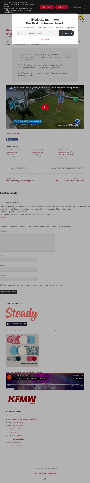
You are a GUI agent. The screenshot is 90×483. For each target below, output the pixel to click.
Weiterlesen (45, 39)
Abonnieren (67, 33)
